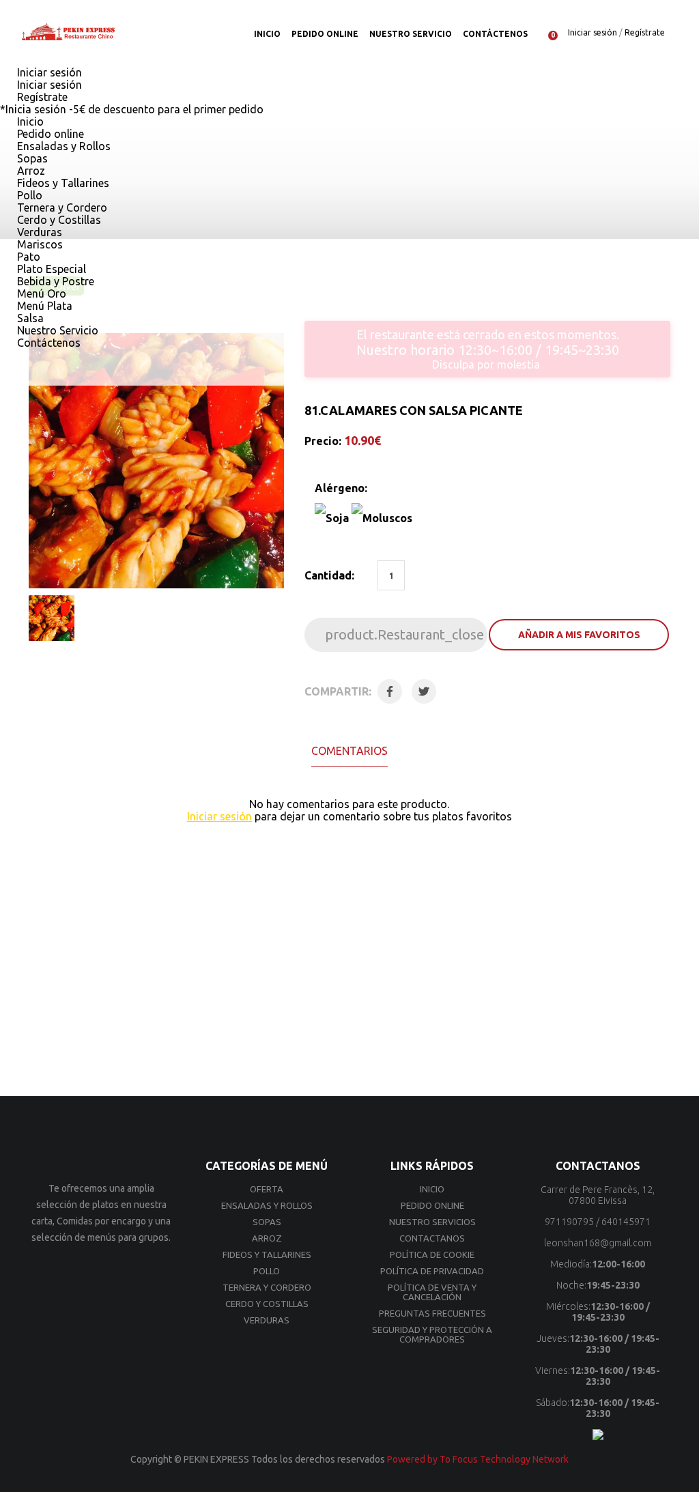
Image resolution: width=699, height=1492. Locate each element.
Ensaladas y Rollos (62, 146)
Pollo (28, 195)
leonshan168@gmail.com (597, 1242)
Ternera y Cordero (60, 207)
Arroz (29, 170)
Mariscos (38, 244)
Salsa (29, 318)
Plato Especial (50, 269)
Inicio (267, 33)
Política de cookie (432, 1254)
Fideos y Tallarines (61, 183)
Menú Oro (40, 293)
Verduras (38, 232)
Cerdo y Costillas (57, 220)
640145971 (626, 1221)
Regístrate (645, 32)
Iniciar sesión (592, 32)
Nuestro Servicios (432, 1221)
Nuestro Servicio (410, 33)
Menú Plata (43, 306)
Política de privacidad (432, 1271)
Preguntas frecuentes (432, 1313)
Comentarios (349, 751)
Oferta (266, 1189)
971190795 (569, 1221)
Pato (27, 256)
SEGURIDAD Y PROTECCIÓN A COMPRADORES (432, 1334)
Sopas (31, 158)
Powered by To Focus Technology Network (478, 1459)
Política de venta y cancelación (432, 1292)
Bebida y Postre (54, 281)
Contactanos (432, 1238)
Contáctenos (495, 33)
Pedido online (324, 33)
